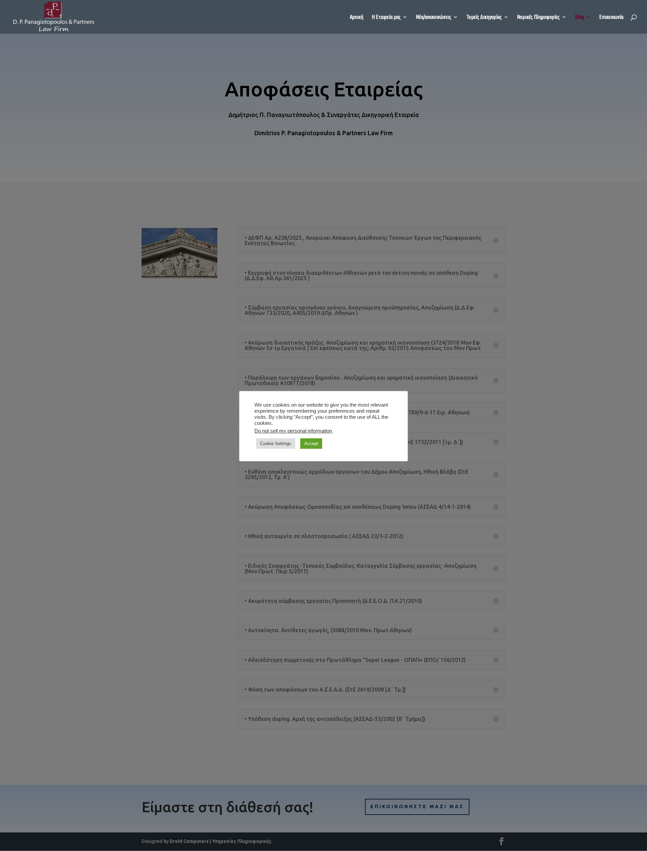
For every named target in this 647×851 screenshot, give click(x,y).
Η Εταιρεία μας (386, 17)
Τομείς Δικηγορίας (484, 17)
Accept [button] (311, 443)
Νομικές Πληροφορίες (538, 17)
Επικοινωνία (611, 17)
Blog (579, 17)
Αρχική (356, 17)
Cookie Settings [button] (275, 443)
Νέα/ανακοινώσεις (433, 17)
